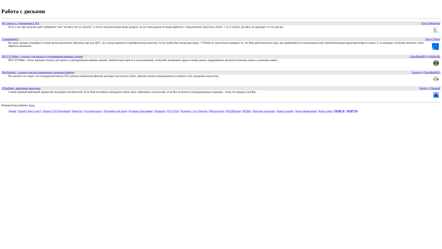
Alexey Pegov (432, 39)
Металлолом (216, 111)
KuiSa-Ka (434, 56)
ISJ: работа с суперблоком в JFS (20, 23)
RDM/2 (247, 111)
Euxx (32, 105)
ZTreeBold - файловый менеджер (21, 88)
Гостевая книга (93, 111)
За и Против (200, 111)
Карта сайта (326, 111)
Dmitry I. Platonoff (429, 88)
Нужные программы (141, 111)
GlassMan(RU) (418, 56)
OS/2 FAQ (173, 111)
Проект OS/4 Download (56, 111)
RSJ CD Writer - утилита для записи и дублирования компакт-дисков (42, 56)
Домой (12, 111)
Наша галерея (285, 111)
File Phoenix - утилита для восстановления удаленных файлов (38, 72)
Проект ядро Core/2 (29, 111)
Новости (77, 111)
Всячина (186, 111)
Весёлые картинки (264, 111)
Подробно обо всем (115, 111)
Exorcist (416, 72)
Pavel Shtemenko (430, 23)
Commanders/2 (10, 39)
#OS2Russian (233, 111)
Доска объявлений (306, 111)
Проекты (160, 111)
